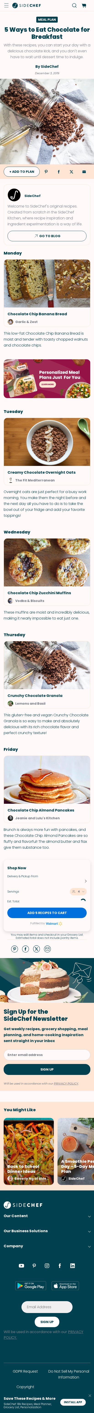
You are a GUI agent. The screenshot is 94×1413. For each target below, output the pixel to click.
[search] (74, 5)
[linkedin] (72, 1266)
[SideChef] (23, 1207)
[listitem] (27, 1151)
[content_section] (47, 378)
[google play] (30, 1285)
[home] (26, 5)
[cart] (84, 5)
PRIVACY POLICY (66, 1083)
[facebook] (60, 1266)
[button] (6, 5)
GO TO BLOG (49, 236)
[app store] (65, 1285)
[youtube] (21, 1266)
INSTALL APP (73, 1402)
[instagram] (47, 1266)
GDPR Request (25, 1371)
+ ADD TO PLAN (21, 171)
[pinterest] (34, 1266)
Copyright (25, 1386)
